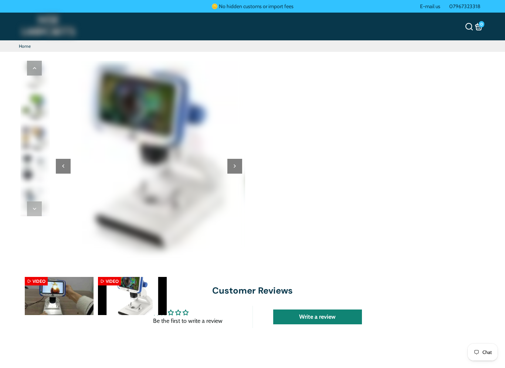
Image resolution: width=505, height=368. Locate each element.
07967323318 (464, 6)
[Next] (34, 208)
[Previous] (34, 68)
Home (25, 46)
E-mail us (430, 6)
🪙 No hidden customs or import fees (252, 6)
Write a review (317, 316)
